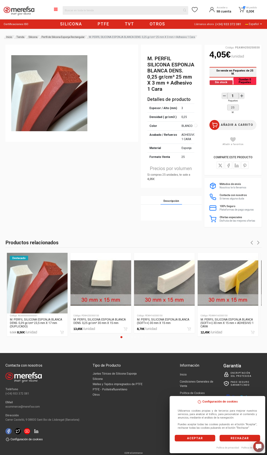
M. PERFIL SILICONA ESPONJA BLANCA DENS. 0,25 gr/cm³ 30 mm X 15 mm (99, 321)
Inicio (9, 37)
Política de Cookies (192, 393)
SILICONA (71, 24)
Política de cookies (251, 447)
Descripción (171, 201)
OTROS (157, 24)
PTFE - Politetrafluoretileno (110, 389)
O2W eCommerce (133, 453)
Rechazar (240, 438)
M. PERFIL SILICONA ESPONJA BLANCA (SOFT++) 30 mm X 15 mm (163, 321)
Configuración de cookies (27, 439)
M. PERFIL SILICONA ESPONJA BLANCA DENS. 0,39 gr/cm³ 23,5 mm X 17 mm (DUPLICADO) (36, 323)
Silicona (33, 37)
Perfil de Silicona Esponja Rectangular (63, 37)
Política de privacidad (228, 447)
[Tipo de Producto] (55, 9)
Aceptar (195, 438)
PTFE (103, 24)
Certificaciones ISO (16, 24)
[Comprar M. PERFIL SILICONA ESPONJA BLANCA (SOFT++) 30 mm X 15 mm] (189, 329)
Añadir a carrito (237, 124)
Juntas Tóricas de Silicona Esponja (115, 373)
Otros (96, 394)
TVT (129, 24)
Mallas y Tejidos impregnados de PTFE (117, 384)
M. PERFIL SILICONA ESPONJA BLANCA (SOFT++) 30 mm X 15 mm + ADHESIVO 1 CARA (227, 323)
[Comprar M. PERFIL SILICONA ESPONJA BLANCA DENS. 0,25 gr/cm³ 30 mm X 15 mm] (125, 329)
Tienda (20, 37)
